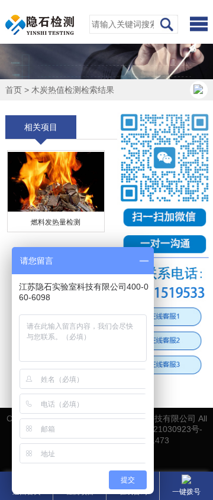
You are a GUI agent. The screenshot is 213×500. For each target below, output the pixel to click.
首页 (13, 90)
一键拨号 (186, 492)
